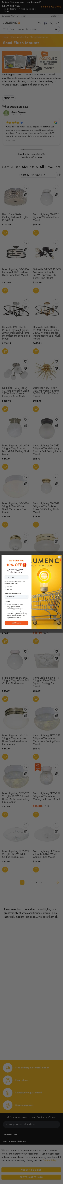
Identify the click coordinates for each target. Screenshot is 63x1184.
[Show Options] (27, 597)
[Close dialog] (59, 557)
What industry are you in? (13, 593)
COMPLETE (16, 623)
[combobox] (16, 597)
